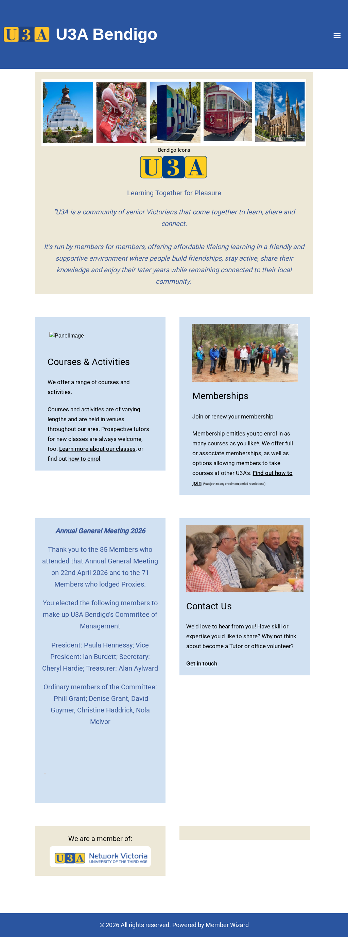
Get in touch (201, 663)
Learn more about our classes (97, 448)
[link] (26, 34)
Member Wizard (227, 924)
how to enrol (84, 458)
